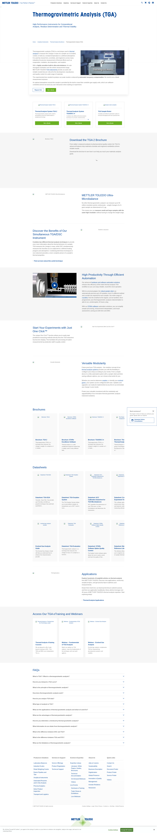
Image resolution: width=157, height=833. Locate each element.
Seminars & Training (77, 788)
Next (124, 434)
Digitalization (93, 772)
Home (34, 42)
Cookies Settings (86, 806)
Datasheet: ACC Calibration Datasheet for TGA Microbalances (96, 500)
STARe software (93, 306)
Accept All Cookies (126, 830)
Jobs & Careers (94, 763)
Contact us (106, 806)
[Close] (154, 830)
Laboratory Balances (40, 763)
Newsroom (92, 788)
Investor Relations (94, 784)
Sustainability (93, 766)
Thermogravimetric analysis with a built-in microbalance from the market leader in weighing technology (45, 115)
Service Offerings (57, 763)
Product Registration (58, 766)
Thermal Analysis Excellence (57, 42)
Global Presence (94, 775)
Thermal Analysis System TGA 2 (46, 111)
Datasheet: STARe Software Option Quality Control (96, 548)
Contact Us (103, 3)
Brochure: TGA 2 (41, 440)
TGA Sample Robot (104, 111)
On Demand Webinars (78, 779)
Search (109, 766)
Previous (32, 434)
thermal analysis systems (90, 369)
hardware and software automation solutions (105, 282)
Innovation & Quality (95, 778)
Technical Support (58, 769)
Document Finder (112, 769)
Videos (73, 782)
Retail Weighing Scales (41, 769)
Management (93, 781)
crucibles (85, 297)
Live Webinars (75, 796)
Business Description (95, 769)
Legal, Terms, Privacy (97, 806)
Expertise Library (75, 763)
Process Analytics (39, 786)
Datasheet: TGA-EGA (43, 497)
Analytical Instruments (43, 42)
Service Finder (111, 775)
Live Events (74, 785)
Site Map (112, 806)
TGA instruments (51, 70)
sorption (104, 380)
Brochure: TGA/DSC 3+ (96, 440)
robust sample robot (107, 291)
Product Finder (111, 772)
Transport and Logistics (41, 794)
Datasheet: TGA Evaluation (71, 546)
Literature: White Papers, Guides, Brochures (76, 768)
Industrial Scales (39, 766)
